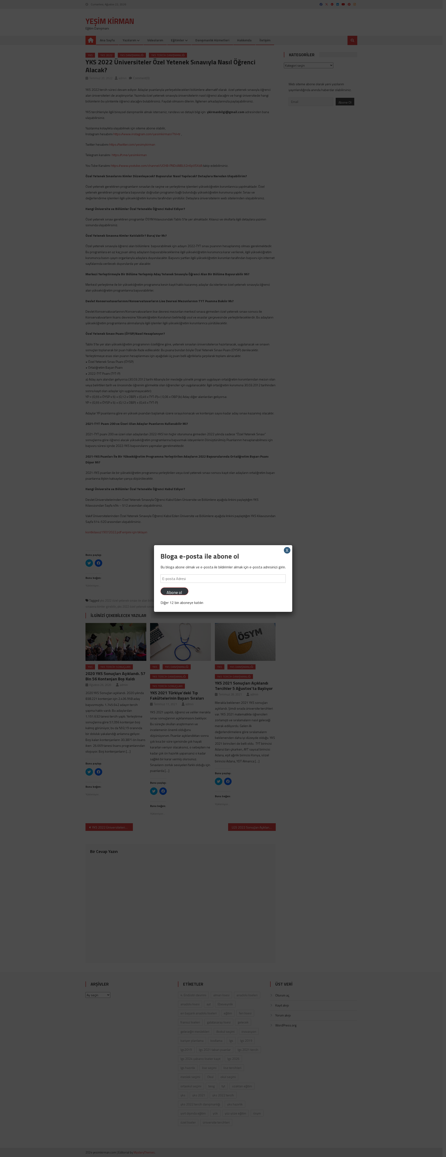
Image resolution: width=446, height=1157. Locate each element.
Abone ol (174, 592)
